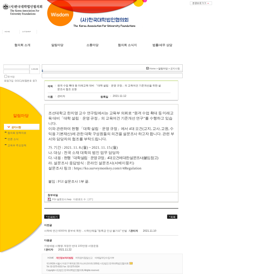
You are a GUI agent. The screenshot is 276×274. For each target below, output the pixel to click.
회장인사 (22, 54)
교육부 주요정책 (57, 73)
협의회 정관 (22, 80)
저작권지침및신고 (84, 257)
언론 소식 (57, 67)
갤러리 (92, 67)
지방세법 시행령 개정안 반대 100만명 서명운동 (71, 245)
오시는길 (22, 87)
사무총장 (22, 60)
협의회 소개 (22, 45)
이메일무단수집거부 (104, 257)
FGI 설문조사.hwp (61, 199)
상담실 (92, 60)
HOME (50, 257)
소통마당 (92, 45)
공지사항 (57, 54)
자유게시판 (92, 54)
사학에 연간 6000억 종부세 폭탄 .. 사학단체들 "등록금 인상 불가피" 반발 (85, 230)
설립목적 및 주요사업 (22, 73)
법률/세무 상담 (162, 45)
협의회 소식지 (127, 45)
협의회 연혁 (22, 67)
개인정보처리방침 (64, 257)
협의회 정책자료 (57, 60)
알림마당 (57, 45)
